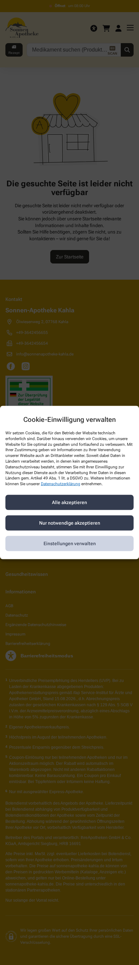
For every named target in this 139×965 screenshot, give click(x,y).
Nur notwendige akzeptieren (69, 523)
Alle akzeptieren (69, 502)
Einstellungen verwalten (70, 543)
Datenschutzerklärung (60, 483)
